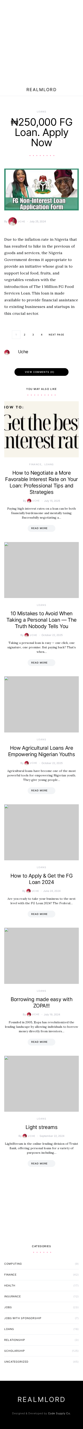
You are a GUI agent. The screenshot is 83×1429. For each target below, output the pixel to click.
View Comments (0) (39, 371)
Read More (39, 528)
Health (9, 1285)
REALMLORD (41, 89)
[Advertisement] (41, 41)
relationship (14, 1340)
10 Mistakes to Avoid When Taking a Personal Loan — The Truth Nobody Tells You (41, 619)
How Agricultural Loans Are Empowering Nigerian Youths (41, 751)
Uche (22, 221)
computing (13, 1263)
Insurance (12, 1296)
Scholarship (14, 1350)
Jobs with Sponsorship (23, 1318)
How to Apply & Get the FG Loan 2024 (41, 879)
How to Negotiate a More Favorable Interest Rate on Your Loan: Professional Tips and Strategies (41, 482)
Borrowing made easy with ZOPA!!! (42, 1002)
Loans (41, 111)
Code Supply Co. (59, 1413)
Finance (35, 464)
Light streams (41, 1127)
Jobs (8, 1307)
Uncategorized (16, 1361)
